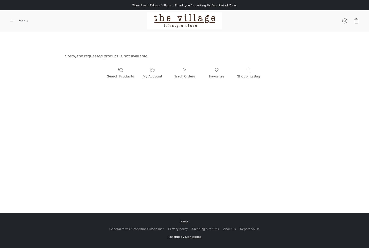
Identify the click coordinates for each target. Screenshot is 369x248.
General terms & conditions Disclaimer (136, 229)
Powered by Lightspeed (184, 236)
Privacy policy (178, 229)
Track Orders (184, 76)
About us (229, 229)
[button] (184, 20)
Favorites (216, 76)
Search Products (120, 76)
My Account (152, 76)
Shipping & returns (205, 229)
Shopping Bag (248, 76)
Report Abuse (250, 229)
